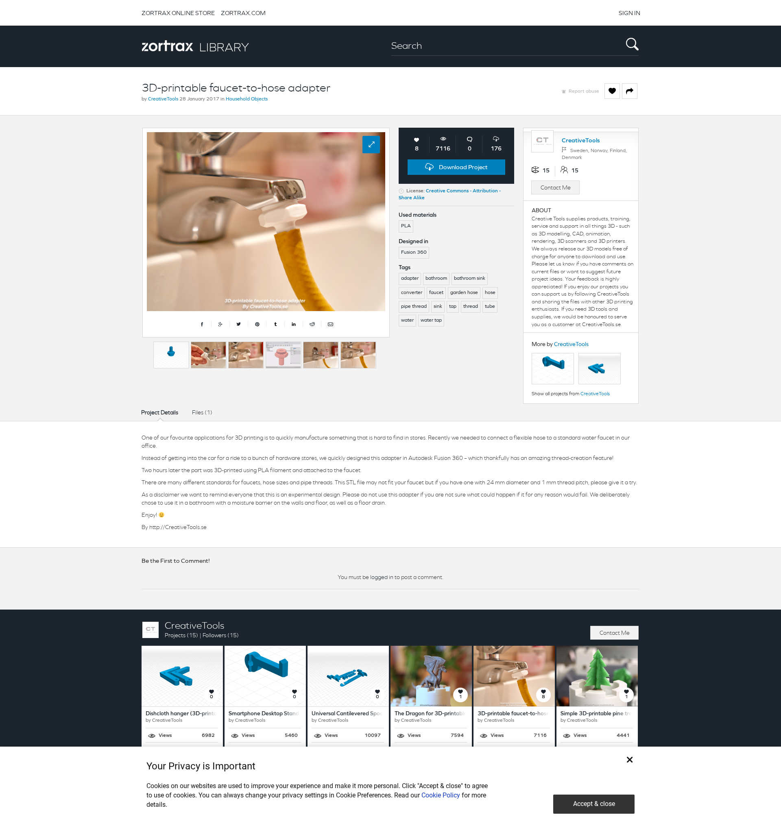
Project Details (159, 412)
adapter (410, 278)
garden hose (464, 292)
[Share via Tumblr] (275, 324)
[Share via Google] (221, 324)
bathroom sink (469, 278)
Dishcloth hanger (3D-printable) (186, 714)
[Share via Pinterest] (257, 324)
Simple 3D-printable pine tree (598, 714)
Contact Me (556, 187)
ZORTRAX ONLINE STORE (178, 12)
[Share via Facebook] (202, 324)
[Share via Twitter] (239, 324)
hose (490, 292)
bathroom (436, 278)
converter (411, 292)
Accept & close (594, 804)
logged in (381, 577)
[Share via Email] (330, 324)
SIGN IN (629, 12)
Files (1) (202, 412)
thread (470, 306)
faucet (436, 292)
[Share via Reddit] (312, 324)
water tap (431, 320)
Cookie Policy (440, 795)
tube (490, 306)
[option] (171, 355)
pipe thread (414, 306)
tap (452, 306)
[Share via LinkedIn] (294, 324)
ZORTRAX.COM (243, 12)
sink (438, 306)
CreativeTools (163, 99)
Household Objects (247, 99)
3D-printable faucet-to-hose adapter (524, 714)
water (407, 320)
